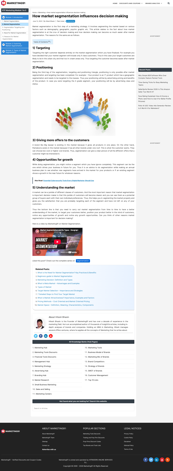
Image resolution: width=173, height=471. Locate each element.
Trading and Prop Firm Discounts (94, 437)
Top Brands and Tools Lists (92, 445)
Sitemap (45, 441)
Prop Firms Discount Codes (92, 441)
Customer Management (98, 375)
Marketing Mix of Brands (98, 357)
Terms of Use (128, 449)
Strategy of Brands (96, 366)
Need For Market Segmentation (15, 33)
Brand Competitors (96, 361)
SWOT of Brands (95, 371)
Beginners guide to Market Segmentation (55, 276)
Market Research (42, 380)
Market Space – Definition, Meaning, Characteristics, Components (66, 305)
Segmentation (83, 261)
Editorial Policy (129, 445)
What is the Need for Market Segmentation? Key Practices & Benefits (67, 273)
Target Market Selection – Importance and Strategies (60, 291)
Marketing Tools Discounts (46, 352)
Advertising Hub (41, 371)
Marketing (41, 12)
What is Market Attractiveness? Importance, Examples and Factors (66, 298)
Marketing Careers (44, 394)
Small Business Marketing (45, 385)
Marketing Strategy (43, 366)
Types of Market (44, 287)
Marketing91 (13, 3)
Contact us (45, 445)
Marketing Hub (41, 348)
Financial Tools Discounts (45, 357)
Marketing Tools (95, 348)
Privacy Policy (128, 434)
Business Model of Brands (99, 352)
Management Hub (42, 361)
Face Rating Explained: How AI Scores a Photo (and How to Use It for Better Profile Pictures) (154, 98)
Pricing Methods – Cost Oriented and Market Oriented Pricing (64, 301)
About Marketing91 (48, 434)
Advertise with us (49, 449)
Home (34, 12)
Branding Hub (40, 375)
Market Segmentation (11, 21)
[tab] (15, 17)
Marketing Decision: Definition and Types (55, 280)
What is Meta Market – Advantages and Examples (58, 283)
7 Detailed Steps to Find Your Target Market (56, 294)
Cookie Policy (128, 437)
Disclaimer (127, 441)
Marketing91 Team (48, 437)
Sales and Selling (43, 389)
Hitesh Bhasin (62, 317)
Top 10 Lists (93, 380)
